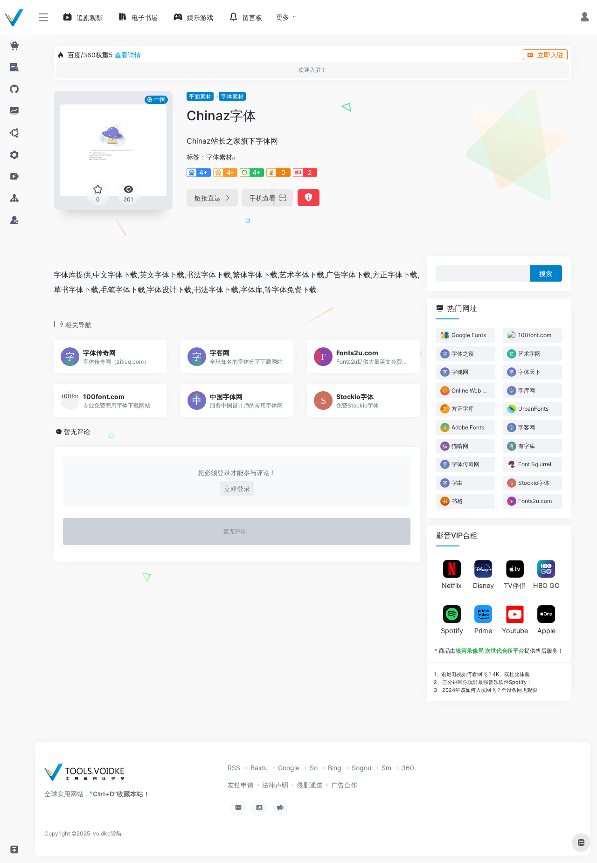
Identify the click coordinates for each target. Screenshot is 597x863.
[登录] (585, 17)
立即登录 (237, 488)
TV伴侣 (515, 585)
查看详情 (128, 55)
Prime (483, 631)
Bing (334, 768)
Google (288, 768)
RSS (234, 768)
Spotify (452, 631)
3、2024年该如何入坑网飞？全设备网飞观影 (485, 689)
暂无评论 (77, 431)
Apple (546, 631)
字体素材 (232, 96)
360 (408, 768)
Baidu (259, 768)
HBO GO (546, 585)
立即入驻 (550, 55)
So (314, 768)
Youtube (515, 631)
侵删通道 (310, 785)
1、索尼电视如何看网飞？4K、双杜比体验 (482, 674)
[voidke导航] (87, 775)
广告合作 (344, 785)
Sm (386, 768)
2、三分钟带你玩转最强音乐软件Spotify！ (483, 682)
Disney (483, 585)
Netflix (452, 585)
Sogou (361, 768)
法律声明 (275, 785)
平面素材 (200, 96)
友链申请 (241, 785)
